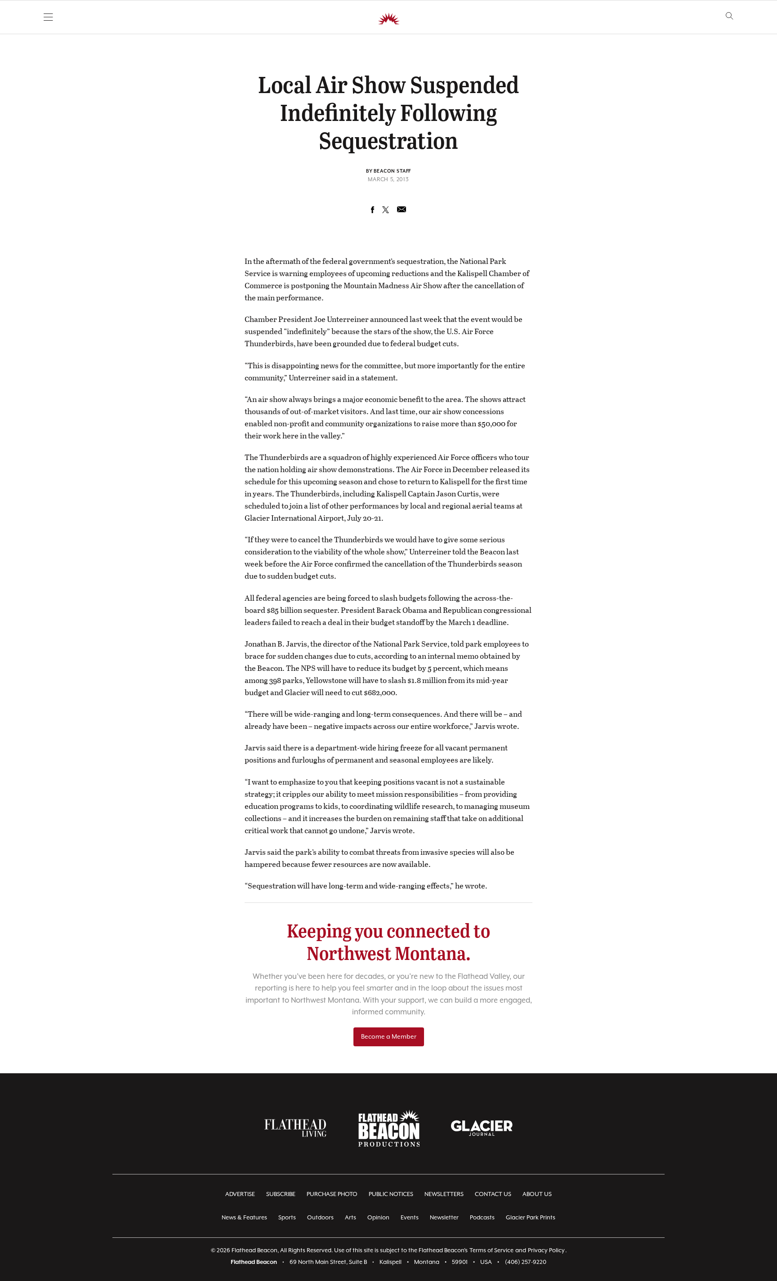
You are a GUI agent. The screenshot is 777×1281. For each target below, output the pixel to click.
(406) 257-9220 (525, 1262)
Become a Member (388, 1036)
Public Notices (391, 1194)
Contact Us (493, 1194)
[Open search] (729, 16)
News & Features (244, 1217)
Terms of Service (491, 1250)
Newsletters (444, 1194)
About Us (537, 1194)
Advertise (240, 1194)
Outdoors (320, 1217)
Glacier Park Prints (530, 1217)
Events (410, 1217)
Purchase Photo (332, 1194)
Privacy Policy (546, 1250)
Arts (350, 1217)
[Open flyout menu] (48, 17)
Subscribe (280, 1194)
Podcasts (482, 1217)
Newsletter (444, 1217)
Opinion (378, 1217)
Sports (287, 1217)
